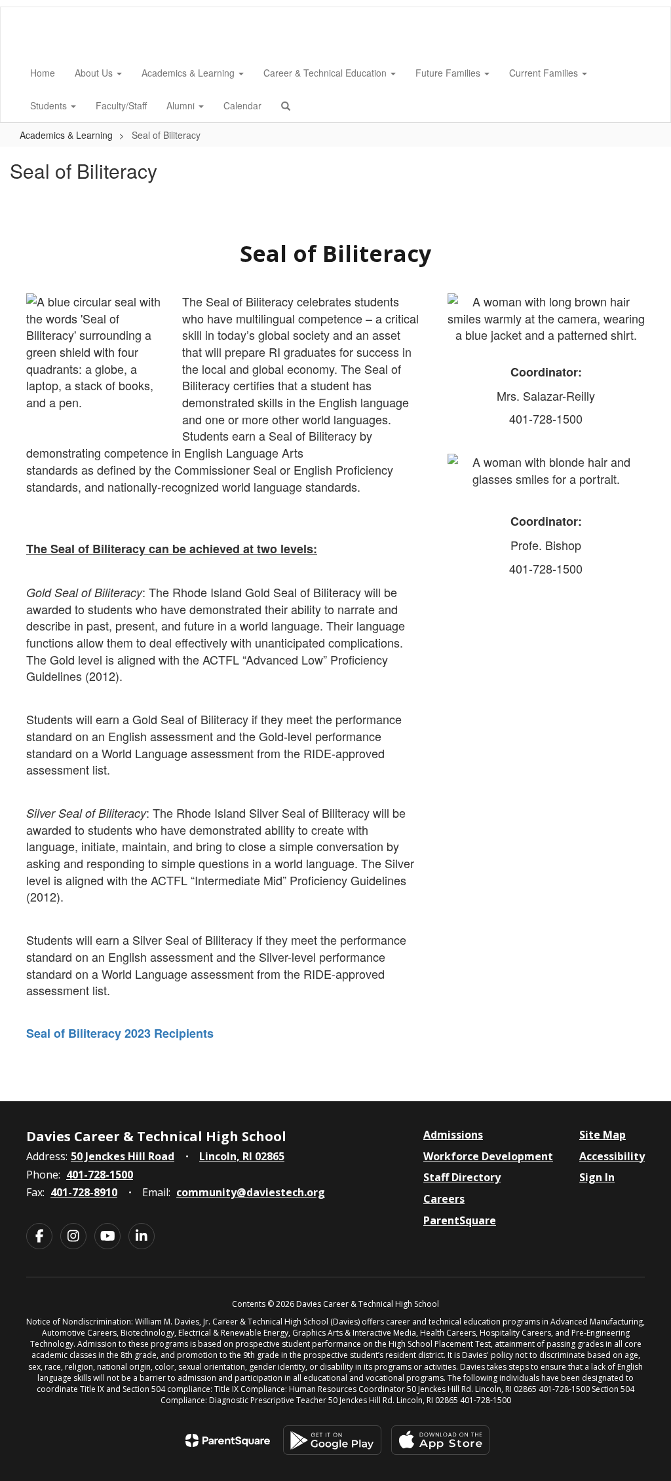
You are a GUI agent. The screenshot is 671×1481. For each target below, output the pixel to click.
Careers (444, 1199)
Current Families (545, 72)
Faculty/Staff (121, 105)
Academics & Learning (189, 72)
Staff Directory (462, 1177)
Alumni (181, 105)
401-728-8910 (83, 1192)
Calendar (242, 105)
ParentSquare (459, 1220)
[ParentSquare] (227, 1440)
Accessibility (612, 1156)
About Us (95, 72)
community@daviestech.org (250, 1192)
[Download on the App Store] (440, 1440)
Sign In (597, 1177)
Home (42, 72)
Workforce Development (488, 1156)
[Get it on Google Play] (332, 1440)
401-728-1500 (99, 1174)
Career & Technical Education (326, 72)
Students (49, 105)
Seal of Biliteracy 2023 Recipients (120, 1033)
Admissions (453, 1134)
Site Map (602, 1134)
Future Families (449, 72)
